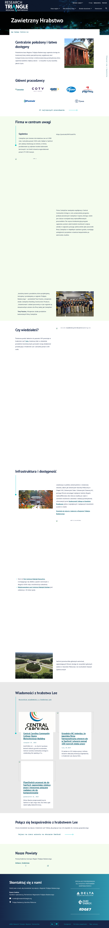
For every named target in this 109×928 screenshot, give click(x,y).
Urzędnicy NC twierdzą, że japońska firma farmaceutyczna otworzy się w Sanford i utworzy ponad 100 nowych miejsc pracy (75, 738)
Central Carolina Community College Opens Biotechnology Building (36, 736)
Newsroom (98, 9)
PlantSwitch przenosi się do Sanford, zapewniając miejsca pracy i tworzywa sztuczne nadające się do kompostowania (36, 787)
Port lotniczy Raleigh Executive (34, 579)
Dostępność (67, 924)
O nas (90, 3)
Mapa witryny (94, 924)
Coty (27, 341)
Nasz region (54, 9)
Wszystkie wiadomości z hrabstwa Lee (35, 699)
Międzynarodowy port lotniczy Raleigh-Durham (34, 587)
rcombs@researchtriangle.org (22, 898)
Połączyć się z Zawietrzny (107, 56)
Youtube (57, 924)
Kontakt (104, 3)
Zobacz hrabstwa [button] (32, 864)
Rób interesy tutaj (68, 9)
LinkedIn (52, 924)
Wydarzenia (97, 3)
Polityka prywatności (80, 924)
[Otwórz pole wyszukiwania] (106, 8)
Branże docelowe (84, 9)
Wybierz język (77, 3)
